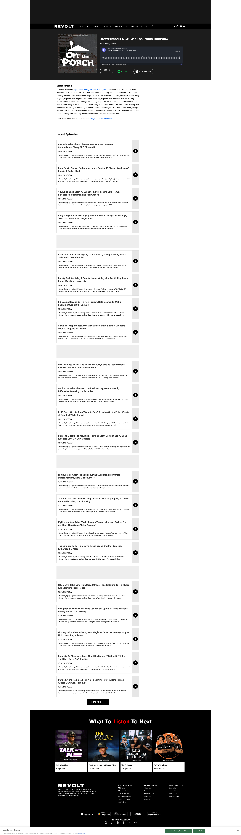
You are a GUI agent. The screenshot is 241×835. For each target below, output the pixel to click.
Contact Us (173, 791)
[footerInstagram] (105, 824)
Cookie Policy (81, 833)
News (126, 26)
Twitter (181, 26)
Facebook (177, 26)
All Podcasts (122, 791)
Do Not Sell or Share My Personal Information (178, 831)
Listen (96, 26)
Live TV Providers (124, 794)
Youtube (184, 26)
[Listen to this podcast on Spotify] (122, 71)
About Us (147, 788)
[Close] (238, 831)
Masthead (147, 791)
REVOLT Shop (174, 796)
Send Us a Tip (149, 794)
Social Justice (106, 26)
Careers (147, 799)
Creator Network (124, 799)
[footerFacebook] (123, 824)
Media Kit (147, 796)
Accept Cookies (199, 831)
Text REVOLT (174, 794)
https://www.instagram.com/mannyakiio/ (90, 89)
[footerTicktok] (111, 824)
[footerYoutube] (135, 824)
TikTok (171, 26)
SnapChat (174, 26)
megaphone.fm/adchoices (101, 118)
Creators (134, 26)
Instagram (167, 26)
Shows (81, 26)
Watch (89, 26)
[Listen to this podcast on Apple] (143, 71)
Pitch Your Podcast (124, 796)
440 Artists (122, 802)
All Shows (121, 788)
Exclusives (118, 26)
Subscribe (145, 26)
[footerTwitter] (129, 824)
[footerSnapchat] (117, 824)
